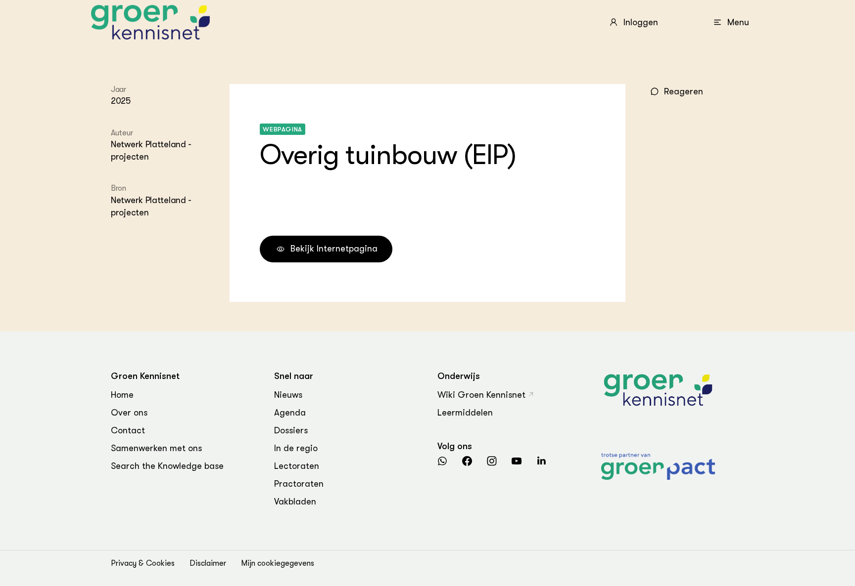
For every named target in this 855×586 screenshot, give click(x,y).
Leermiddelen (465, 413)
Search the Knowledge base (167, 466)
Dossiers (291, 430)
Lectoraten (296, 466)
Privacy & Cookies (143, 563)
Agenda (290, 413)
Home (122, 395)
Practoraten (299, 484)
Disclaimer (208, 563)
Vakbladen (295, 501)
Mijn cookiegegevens (277, 563)
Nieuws (288, 395)
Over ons (129, 413)
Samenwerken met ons (156, 448)
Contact (128, 430)
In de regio (296, 448)
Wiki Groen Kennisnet (481, 395)
